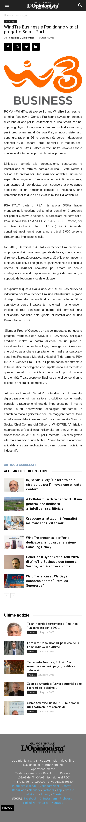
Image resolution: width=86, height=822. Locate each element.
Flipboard (65, 798)
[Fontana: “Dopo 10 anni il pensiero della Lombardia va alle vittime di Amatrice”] (14, 648)
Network (34, 790)
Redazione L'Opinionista (21, 37)
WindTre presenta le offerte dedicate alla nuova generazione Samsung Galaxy (51, 542)
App (59, 790)
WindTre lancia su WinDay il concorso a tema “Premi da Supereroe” (47, 580)
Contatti (67, 786)
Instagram (50, 798)
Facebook (30, 798)
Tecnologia (21, 15)
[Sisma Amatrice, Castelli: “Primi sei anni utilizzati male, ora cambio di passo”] (14, 708)
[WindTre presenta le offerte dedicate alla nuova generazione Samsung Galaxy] (14, 542)
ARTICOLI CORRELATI (20, 465)
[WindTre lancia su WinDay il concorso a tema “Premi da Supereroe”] (14, 581)
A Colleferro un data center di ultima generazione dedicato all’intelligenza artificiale (54, 503)
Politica (32, 632)
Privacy (45, 794)
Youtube (57, 803)
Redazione (19, 790)
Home (7, 15)
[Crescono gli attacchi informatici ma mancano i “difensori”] (14, 523)
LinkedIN (29, 803)
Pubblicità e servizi (24, 786)
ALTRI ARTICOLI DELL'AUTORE (26, 471)
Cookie (57, 794)
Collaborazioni (49, 786)
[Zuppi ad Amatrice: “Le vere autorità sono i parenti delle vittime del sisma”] (14, 689)
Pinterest (43, 803)
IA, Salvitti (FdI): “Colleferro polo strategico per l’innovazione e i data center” (53, 484)
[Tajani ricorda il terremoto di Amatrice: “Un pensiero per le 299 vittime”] (14, 629)
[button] (80, 5)
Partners (48, 790)
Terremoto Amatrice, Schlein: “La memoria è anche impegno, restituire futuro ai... (51, 666)
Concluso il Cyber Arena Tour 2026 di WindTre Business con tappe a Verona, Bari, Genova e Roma (52, 561)
